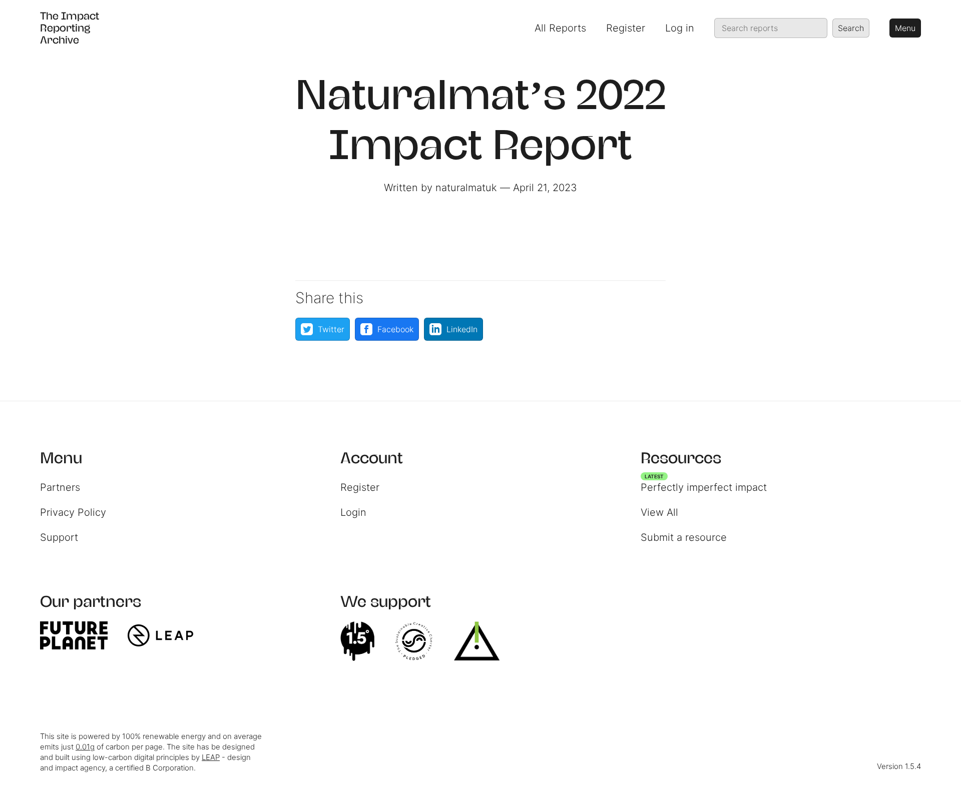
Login (353, 512)
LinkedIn (461, 329)
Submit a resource (684, 537)
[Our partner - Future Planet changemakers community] (79, 635)
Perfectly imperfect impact (704, 484)
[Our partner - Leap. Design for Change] (165, 635)
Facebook (395, 329)
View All (659, 512)
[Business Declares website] (481, 641)
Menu (905, 28)
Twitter (331, 329)
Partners (60, 487)
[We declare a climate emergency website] (362, 641)
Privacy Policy (73, 512)
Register (625, 28)
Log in (679, 28)
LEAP (211, 757)
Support (59, 537)
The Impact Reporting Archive (69, 28)
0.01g (85, 746)
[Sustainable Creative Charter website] (418, 641)
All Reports (560, 28)
